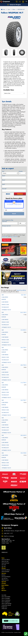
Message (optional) (6, 226)
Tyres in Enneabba (6, 598)
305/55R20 (23, 453)
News (3, 588)
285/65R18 (23, 435)
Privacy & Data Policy (9, 632)
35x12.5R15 (23, 312)
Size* (3, 171)
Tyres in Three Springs (6, 603)
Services (4, 573)
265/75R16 (23, 347)
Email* (3, 184)
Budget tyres (4, 607)
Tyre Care (4, 564)
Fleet (3, 587)
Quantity (21, 171)
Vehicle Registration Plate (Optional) (7, 220)
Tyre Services (4, 578)
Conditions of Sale (17, 632)
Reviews (4, 590)
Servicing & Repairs (6, 576)
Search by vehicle (21, 290)
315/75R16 (23, 382)
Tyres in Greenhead (6, 600)
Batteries (3, 575)
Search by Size (5, 561)
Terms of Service (13, 236)
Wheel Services (5, 580)
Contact (4, 583)
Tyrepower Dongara (15, 4)
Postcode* (4, 188)
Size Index (4, 595)
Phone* (3, 180)
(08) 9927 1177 (8, 533)
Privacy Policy (5, 236)
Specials (4, 581)
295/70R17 (23, 417)
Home (3, 9)
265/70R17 (23, 400)
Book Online (5, 585)
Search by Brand (5, 563)
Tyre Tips (4, 566)
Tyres (3, 558)
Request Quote (6, 240)
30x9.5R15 (23, 295)
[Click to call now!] (16, 1)
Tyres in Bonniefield (6, 596)
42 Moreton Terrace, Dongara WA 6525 (14, 531)
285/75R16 (23, 365)
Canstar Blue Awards (6, 605)
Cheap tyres (4, 608)
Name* (3, 175)
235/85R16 (23, 330)
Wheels (4, 568)
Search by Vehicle (6, 559)
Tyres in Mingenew (6, 601)
